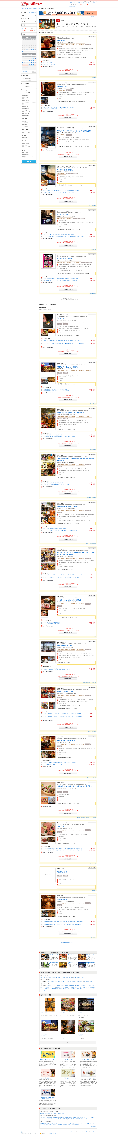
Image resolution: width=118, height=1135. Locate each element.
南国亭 (50, 1124)
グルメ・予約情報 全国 (33, 8)
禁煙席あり (71, 985)
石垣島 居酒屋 (91, 1117)
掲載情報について (94, 16)
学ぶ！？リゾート (62, 214)
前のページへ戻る (25, 8)
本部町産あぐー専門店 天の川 (66, 740)
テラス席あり (27, 115)
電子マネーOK (59, 987)
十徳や (54, 1124)
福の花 (69, 1124)
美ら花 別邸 (80, 1035)
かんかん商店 (43, 1123)
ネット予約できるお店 (28, 80)
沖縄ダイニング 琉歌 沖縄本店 (91, 543)
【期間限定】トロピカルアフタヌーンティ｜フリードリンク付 (56, 669)
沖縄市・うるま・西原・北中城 (65, 977)
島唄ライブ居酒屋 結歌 (65, 691)
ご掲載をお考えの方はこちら (53, 1133)
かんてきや (78, 1123)
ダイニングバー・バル (52, 981)
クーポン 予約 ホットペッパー (91, 2)
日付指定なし (26, 71)
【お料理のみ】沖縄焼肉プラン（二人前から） (53, 764)
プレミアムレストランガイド (88, 1078)
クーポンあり (27, 137)
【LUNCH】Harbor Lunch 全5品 (50, 668)
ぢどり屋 (69, 1123)
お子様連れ (72, 988)
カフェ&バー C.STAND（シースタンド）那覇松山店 (74, 131)
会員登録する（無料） (73, 6)
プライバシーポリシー (81, 1131)
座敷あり (26, 110)
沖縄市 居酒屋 (56, 1117)
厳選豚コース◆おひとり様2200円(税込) (51, 622)
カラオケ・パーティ (70, 981)
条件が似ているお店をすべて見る (68, 942)
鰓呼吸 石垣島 (63, 1012)
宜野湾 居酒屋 (51, 1119)
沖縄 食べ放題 (84, 1119)
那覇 (41, 977)
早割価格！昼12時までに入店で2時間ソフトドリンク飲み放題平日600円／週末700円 (61, 190)
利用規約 (87, 1131)
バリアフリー (91, 988)
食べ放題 (26, 97)
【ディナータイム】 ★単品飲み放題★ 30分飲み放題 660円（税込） (58, 234)
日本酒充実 (26, 143)
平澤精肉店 (59, 1124)
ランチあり (26, 100)
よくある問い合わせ (71, 2)
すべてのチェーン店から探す (89, 1126)
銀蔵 (73, 1123)
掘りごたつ (26, 108)
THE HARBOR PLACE (64, 646)
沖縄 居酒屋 (43, 1117)
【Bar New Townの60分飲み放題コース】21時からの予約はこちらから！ (58, 108)
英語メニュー (66, 988)
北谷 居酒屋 (43, 1119)
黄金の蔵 (65, 1124)
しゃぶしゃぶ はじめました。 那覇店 (69, 600)
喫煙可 (25, 124)
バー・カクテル (79, 981)
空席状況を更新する (68, 73)
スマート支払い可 (28, 132)
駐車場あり (43, 990)
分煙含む (27, 123)
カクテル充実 (27, 146)
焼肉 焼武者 (61, 40)
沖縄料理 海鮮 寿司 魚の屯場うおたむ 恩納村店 (74, 786)
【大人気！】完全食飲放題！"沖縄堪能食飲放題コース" (54, 483)
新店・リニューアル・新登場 (90, 955)
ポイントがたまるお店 (28, 86)
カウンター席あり (28, 111)
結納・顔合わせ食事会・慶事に (53, 955)
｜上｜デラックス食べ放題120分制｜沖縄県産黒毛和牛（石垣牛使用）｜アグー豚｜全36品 (62, 850)
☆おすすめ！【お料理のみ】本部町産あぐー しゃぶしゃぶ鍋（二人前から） (59, 762)
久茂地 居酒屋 (83, 1117)
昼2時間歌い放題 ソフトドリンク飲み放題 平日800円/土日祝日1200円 (58, 192)
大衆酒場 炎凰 (62, 872)
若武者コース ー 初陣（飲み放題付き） (51, 64)
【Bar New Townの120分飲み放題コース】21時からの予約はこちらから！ (59, 107)
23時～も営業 (78, 987)
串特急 (51, 1123)
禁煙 (25, 121)
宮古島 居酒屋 (58, 1119)
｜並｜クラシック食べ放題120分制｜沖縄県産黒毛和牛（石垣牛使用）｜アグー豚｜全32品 (62, 848)
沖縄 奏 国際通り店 (93, 449)
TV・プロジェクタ (47, 988)
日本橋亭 (56, 1123)
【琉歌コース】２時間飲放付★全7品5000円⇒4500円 (54, 528)
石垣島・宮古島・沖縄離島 (79, 977)
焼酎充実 (26, 145)
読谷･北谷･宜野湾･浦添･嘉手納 (50, 977)
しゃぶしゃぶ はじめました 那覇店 (90, 636)
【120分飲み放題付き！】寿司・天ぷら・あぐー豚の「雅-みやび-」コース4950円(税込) (62, 924)
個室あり (26, 106)
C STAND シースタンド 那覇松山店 (90, 160)
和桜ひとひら (45, 1124)
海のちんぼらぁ (62, 899)
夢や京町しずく (75, 1124)
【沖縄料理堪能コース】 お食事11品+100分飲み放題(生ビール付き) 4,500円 (59, 436)
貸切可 (60, 988)
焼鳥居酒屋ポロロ (63, 1035)
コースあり (26, 99)
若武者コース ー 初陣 (47, 62)
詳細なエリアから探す (45, 1113)
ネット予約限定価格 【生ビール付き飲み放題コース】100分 (56, 435)
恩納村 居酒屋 (71, 1119)
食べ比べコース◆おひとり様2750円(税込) (52, 623)
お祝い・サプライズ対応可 (29, 157)
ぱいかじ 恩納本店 (93, 403)
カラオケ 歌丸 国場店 (65, 170)
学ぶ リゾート (93, 249)
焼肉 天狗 (60, 826)
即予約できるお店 (27, 78)
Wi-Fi (48, 990)
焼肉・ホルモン (61, 981)
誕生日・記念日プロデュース (48, 1078)
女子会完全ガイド (68, 1059)
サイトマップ (73, 1131)
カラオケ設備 (55, 988)
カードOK (26, 152)
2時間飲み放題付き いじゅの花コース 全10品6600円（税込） (57, 390)
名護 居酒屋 (64, 1119)
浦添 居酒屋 (77, 1119)
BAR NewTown (62, 86)
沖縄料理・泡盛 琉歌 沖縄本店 (68, 506)
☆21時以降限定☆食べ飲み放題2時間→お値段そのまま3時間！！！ (57, 484)
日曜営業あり (27, 154)
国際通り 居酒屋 (68, 1117)
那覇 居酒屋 (49, 1117)
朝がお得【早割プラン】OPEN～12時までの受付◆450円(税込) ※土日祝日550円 (60, 278)
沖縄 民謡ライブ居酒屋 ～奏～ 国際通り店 (70, 413)
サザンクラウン (44, 1012)
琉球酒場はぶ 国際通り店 (91, 497)
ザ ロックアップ (62, 1123)
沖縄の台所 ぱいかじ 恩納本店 (68, 367)
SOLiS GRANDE (81, 1012)
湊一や (82, 1123)
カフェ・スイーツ (88, 981)
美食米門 (87, 1123)
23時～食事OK (86, 987)
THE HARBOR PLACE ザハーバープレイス (88, 682)
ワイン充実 (71, 987)
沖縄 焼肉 (62, 1117)
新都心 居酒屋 (76, 1117)
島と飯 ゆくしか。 (63, 318)
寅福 (48, 1123)
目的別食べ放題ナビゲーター (88, 1059)
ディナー (25, 28)
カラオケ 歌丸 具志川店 (64, 258)
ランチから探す (60, 1113)
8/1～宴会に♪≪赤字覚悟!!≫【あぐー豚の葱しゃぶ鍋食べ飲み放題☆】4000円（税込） (61, 577)
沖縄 (39, 8)
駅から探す (53, 1113)
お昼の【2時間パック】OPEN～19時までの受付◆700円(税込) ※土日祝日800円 (60, 280)
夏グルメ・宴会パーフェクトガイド (47, 1059)
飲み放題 (26, 95)
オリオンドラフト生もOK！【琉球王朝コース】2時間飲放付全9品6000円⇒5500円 (60, 530)
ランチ (31, 28)
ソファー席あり (27, 113)
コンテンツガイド (81, 2)
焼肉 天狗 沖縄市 (93, 863)
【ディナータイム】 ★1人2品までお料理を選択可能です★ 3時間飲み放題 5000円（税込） (63, 236)
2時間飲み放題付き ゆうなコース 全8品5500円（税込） (55, 389)
